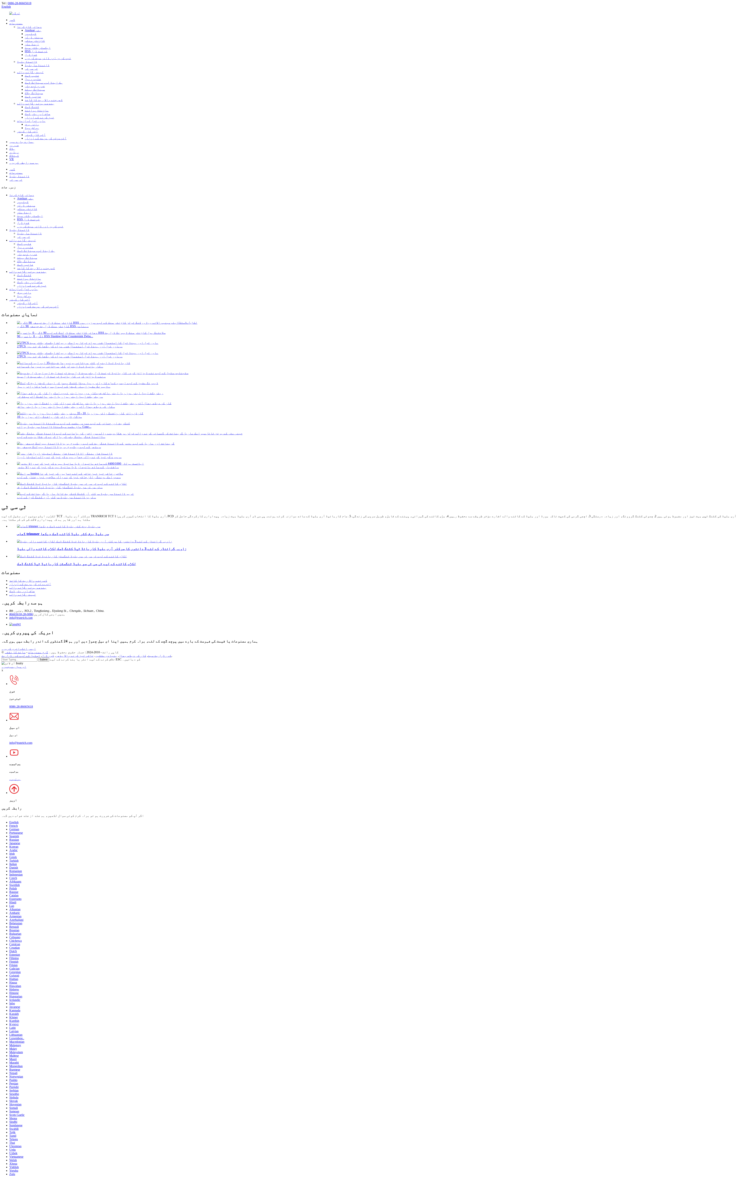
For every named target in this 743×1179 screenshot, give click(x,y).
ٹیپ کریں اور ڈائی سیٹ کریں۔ (48, 58)
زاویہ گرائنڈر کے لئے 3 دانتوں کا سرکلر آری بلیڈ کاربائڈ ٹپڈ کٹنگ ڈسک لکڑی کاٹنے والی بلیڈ (102, 549)
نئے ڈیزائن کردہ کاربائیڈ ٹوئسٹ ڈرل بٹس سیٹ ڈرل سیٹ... (61, 376)
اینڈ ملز (32, 44)
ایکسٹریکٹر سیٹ (38, 47)
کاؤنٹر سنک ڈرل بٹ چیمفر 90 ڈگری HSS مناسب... (53, 326)
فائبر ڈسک (33, 96)
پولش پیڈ (32, 127)
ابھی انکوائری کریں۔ (19, 648)
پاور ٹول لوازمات (31, 120)
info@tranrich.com (21, 617)
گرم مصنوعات (38, 652)
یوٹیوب (15, 779)
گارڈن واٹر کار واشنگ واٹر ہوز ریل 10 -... (49, 416)
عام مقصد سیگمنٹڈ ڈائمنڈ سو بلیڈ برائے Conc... (54, 426)
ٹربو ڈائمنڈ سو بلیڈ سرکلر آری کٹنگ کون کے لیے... (56, 497)
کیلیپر (30, 33)
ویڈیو (14, 152)
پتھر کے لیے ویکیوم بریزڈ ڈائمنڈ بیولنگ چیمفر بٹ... (59, 447)
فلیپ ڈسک (32, 75)
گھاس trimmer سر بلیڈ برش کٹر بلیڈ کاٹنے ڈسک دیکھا (63, 534)
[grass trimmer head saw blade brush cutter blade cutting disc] (58, 526)
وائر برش (32, 124)
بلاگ (12, 148)
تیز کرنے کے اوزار (39, 117)
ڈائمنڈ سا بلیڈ (37, 65)
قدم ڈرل (31, 54)
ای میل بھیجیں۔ (14, 666)
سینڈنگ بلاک (34, 93)
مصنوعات (16, 23)
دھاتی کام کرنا (29, 26)
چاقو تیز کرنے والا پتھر (75, 655)
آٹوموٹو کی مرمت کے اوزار (46, 138)
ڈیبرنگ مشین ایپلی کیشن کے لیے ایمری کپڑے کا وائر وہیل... (63, 386)
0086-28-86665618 (19, 3)
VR (11, 159)
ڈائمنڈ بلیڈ (27, 61)
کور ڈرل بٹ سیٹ (159, 655)
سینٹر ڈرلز (34, 37)
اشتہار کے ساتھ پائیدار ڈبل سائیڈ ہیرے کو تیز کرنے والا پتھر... (68, 467)
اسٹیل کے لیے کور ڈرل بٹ (21, 655)
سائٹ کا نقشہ (15, 652)
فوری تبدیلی (35, 86)
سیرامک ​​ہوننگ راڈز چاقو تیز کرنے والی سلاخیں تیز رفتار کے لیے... (69, 477)
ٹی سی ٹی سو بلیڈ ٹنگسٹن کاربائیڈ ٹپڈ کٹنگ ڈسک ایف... (60, 487)
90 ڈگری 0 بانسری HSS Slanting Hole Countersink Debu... (55, 336)
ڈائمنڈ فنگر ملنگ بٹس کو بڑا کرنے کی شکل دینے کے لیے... (61, 436)
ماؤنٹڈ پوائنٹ (37, 110)
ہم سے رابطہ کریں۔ (24, 162)
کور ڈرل (48, 655)
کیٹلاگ (14, 155)
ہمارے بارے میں (21, 141)
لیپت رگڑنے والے (30, 72)
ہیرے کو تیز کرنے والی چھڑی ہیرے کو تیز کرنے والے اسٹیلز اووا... (69, 457)
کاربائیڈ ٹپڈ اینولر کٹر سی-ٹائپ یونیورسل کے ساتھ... (60, 366)
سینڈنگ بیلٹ (35, 89)
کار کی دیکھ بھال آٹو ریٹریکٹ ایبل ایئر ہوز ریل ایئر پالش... (66, 406)
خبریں (14, 145)
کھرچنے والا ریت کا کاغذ (44, 100)
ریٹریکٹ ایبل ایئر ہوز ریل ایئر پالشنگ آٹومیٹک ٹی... (60, 396)
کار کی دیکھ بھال (132, 655)
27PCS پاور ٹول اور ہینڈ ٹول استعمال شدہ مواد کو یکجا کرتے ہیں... (69, 346)
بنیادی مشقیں (106, 655)
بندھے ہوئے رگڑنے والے (35, 103)
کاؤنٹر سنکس (35, 40)
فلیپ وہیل (33, 79)
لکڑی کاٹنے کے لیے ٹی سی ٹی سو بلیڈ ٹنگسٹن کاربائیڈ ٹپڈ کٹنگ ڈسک (76, 564)
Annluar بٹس (33, 30)
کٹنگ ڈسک (32, 107)
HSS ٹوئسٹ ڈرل (36, 51)
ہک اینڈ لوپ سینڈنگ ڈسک (44, 82)
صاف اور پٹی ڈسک (37, 114)
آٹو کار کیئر (27, 131)
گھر (12, 19)
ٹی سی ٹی (31, 68)
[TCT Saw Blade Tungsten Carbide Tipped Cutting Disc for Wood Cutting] (72, 556)
